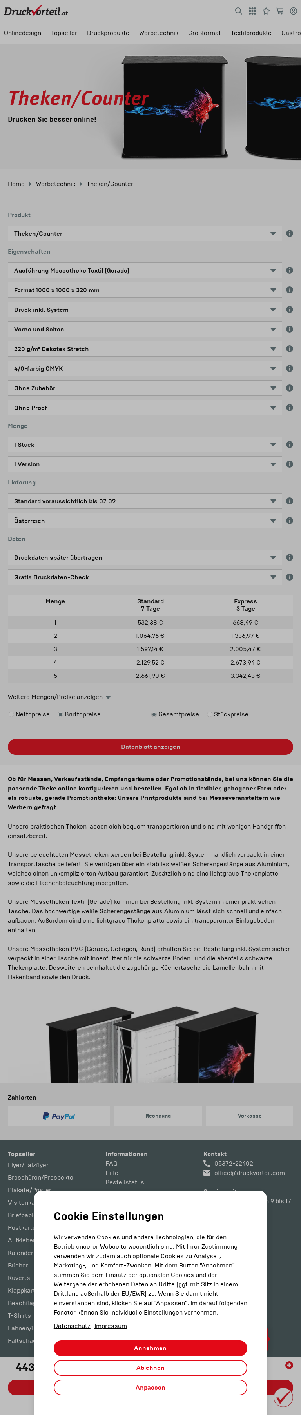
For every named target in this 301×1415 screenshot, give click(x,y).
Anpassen (150, 1387)
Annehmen (150, 1348)
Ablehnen (150, 1368)
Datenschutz (72, 1325)
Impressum (110, 1325)
